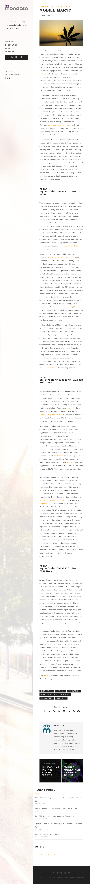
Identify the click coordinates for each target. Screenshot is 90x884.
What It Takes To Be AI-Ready (48, 834)
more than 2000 (71, 246)
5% (78, 61)
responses (71, 408)
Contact (9, 52)
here (46, 675)
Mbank (76, 307)
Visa (60, 415)
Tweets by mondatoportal (46, 855)
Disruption (46, 691)
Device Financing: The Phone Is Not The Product (56, 809)
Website (75, 750)
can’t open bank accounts (59, 125)
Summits (9, 48)
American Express (47, 415)
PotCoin (60, 456)
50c (41, 472)
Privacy (9, 71)
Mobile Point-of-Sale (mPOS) (55, 694)
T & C (7, 78)
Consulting (11, 45)
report (69, 462)
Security (61, 698)
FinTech (60, 691)
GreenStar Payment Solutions (52, 500)
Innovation (74, 691)
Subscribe (16, 57)
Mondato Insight (63, 877)
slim (58, 77)
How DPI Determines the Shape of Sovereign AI (55, 816)
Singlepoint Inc (45, 503)
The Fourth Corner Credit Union (62, 257)
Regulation (46, 698)
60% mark (43, 74)
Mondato (10, 41)
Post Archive (12, 75)
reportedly (49, 368)
